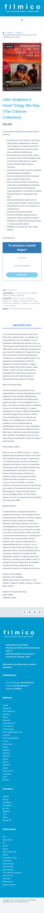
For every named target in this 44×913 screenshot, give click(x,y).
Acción (5, 705)
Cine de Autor (8, 729)
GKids (5, 855)
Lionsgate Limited (10, 858)
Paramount (7, 861)
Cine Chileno (8, 726)
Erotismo (6, 750)
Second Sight (8, 864)
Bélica (5, 717)
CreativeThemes (31, 900)
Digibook (6, 811)
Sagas (5, 768)
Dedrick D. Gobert (11, 301)
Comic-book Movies (11, 738)
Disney (5, 849)
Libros (5, 817)
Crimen (6, 295)
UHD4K (6, 796)
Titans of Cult (8, 876)
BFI (4, 843)
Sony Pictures (8, 870)
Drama (13, 295)
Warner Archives (9, 885)
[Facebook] (24, 612)
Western (6, 780)
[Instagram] (34, 612)
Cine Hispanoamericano (12, 732)
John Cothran (26, 301)
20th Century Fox (9, 852)
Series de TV (8, 771)
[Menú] (22, 20)
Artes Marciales (9, 711)
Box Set (25, 293)
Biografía (6, 720)
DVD (5, 814)
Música (5, 762)
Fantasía (6, 753)
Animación (7, 708)
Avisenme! (22, 275)
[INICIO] (3, 33)
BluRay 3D (7, 820)
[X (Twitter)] (29, 612)
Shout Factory (8, 867)
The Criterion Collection (20, 309)
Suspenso (7, 774)
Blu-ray (17, 293)
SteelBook (7, 802)
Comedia (33, 293)
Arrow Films (7, 840)
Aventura (6, 714)
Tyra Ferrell (10, 306)
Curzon (5, 846)
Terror (5, 777)
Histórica (6, 756)
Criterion (30, 298)
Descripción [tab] (22, 325)
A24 (4, 837)
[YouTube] (39, 612)
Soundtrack (7, 805)
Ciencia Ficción (9, 723)
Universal (6, 879)
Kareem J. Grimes (20, 303)
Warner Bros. (8, 882)
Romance (21, 295)
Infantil (5, 759)
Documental (7, 744)
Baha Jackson (19, 298)
